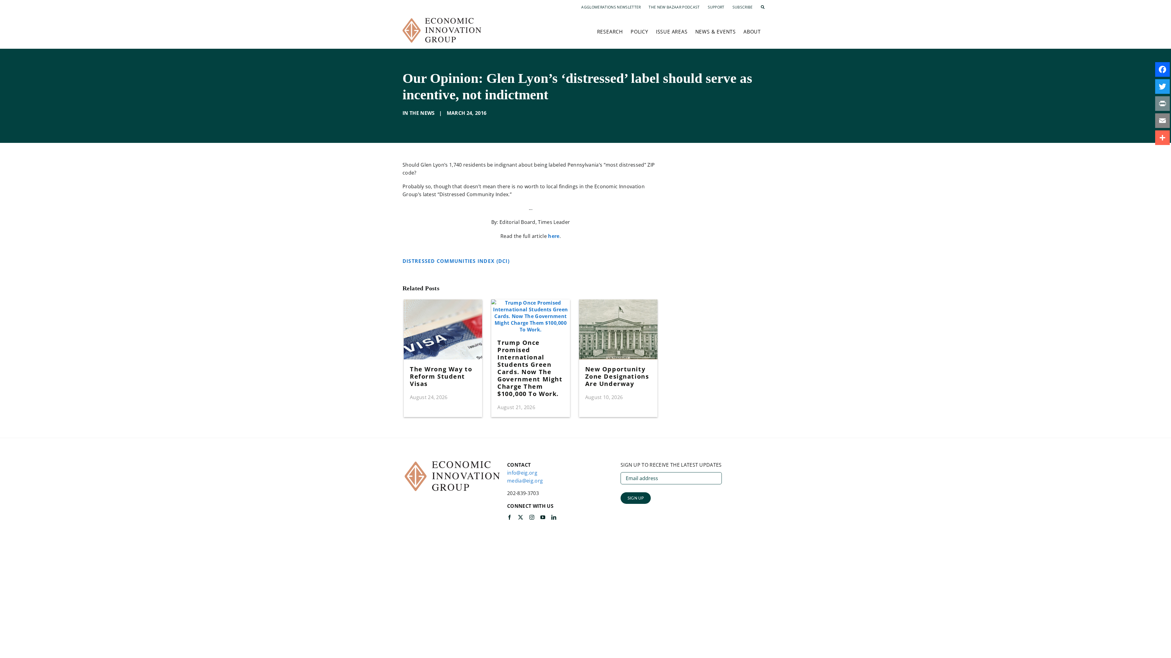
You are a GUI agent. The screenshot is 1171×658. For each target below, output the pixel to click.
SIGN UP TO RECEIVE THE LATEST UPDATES (671, 465)
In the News (419, 113)
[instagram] (531, 517)
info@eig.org (522, 472)
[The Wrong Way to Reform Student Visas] (443, 302)
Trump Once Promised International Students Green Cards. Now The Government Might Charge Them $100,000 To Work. (529, 368)
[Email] (1162, 120)
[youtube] (542, 517)
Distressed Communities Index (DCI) (457, 261)
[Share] (1162, 137)
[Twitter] (1162, 86)
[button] (762, 7)
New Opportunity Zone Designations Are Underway (617, 376)
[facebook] (509, 517)
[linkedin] (553, 517)
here (553, 236)
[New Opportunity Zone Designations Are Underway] (618, 302)
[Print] (1162, 103)
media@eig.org (525, 480)
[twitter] (520, 517)
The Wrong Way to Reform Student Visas (441, 376)
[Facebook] (1162, 69)
